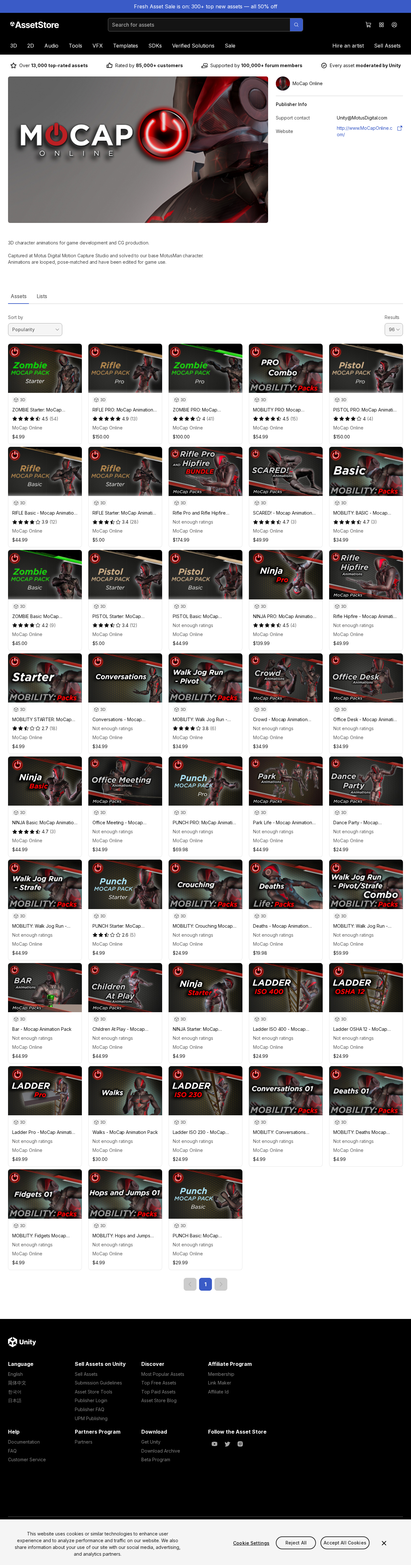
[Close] (384, 1543)
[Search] (296, 24)
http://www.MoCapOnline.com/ (364, 131)
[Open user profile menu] (394, 24)
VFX (97, 45)
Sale (230, 45)
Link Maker (219, 1382)
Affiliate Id (218, 1391)
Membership (221, 1374)
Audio (51, 45)
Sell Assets (387, 45)
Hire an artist (348, 45)
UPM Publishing (91, 1418)
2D (30, 45)
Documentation (24, 1442)
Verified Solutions (193, 45)
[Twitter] (227, 1443)
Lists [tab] (42, 296)
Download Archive (160, 1451)
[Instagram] (240, 1443)
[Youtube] (214, 1443)
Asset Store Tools (93, 1391)
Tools (75, 45)
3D (13, 45)
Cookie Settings (251, 1543)
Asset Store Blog (159, 1400)
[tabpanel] (205, 797)
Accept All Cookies (345, 1543)
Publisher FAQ (89, 1409)
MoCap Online (27, 427)
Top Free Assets (158, 1382)
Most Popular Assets (162, 1374)
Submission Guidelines (98, 1382)
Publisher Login (91, 1400)
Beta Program (155, 1459)
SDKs (155, 45)
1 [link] (205, 1284)
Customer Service (27, 1459)
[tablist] (205, 296)
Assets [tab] (18, 296)
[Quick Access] (381, 24)
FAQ (12, 1451)
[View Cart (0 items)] (368, 24)
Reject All (296, 1543)
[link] (190, 1284)
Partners (83, 1442)
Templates (125, 45)
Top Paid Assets (158, 1391)
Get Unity (151, 1442)
